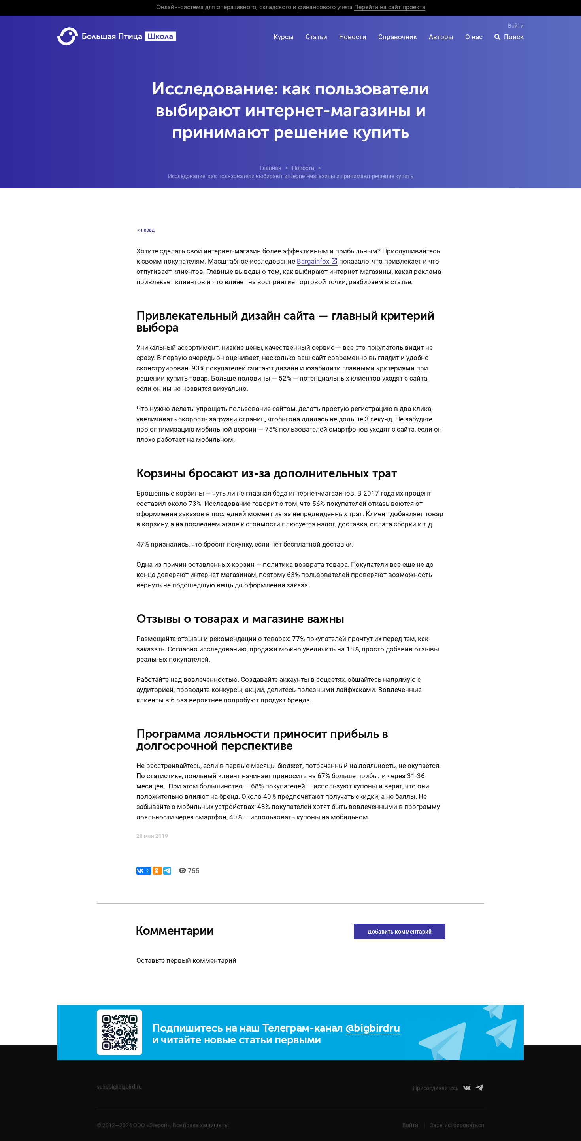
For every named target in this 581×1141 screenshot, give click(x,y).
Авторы (441, 37)
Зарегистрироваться (457, 1125)
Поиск (514, 37)
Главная (270, 168)
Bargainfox (313, 261)
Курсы (284, 37)
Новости (352, 37)
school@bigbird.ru (119, 1087)
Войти (516, 26)
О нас (474, 37)
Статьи (316, 37)
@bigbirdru (372, 1028)
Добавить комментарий (400, 931)
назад (148, 230)
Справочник (397, 37)
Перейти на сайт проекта (389, 7)
